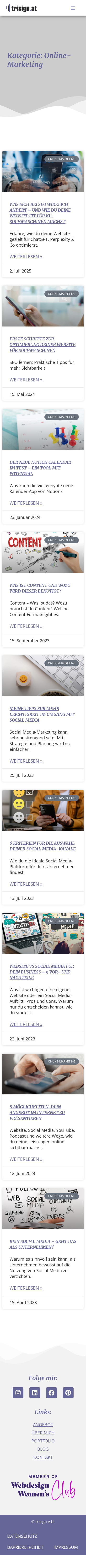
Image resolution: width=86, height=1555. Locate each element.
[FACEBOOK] (51, 1392)
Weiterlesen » (26, 256)
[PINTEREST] (68, 1392)
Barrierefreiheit (25, 1547)
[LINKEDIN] (34, 1392)
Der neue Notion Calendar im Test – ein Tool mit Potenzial (40, 468)
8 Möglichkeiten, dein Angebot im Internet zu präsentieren (37, 1112)
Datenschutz (22, 1536)
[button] (72, 8)
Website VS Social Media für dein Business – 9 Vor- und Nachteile (42, 972)
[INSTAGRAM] (18, 1392)
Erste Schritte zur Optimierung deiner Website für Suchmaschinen (42, 344)
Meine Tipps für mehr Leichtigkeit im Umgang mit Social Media (42, 714)
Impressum (66, 1547)
